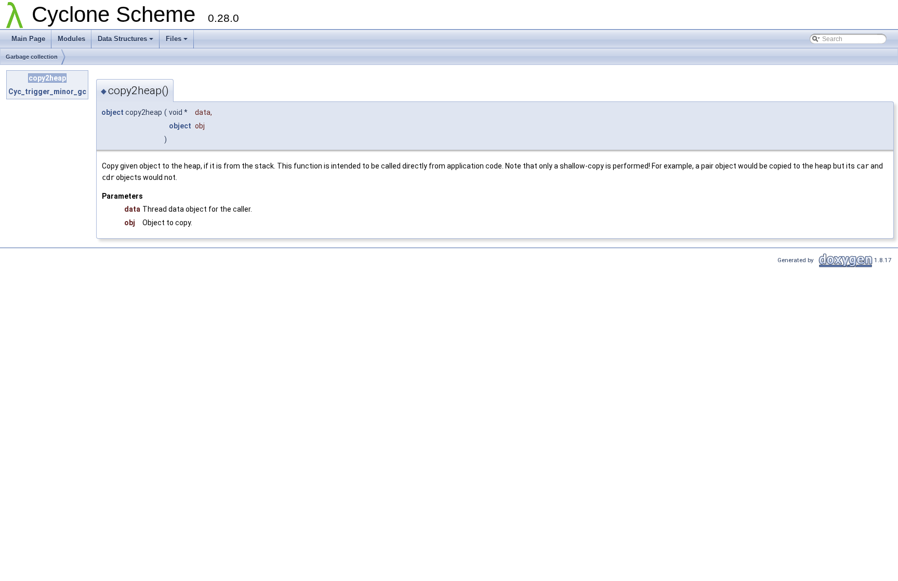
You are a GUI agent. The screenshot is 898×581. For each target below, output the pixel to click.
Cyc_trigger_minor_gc (47, 91)
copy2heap (47, 78)
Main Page (28, 39)
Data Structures (122, 39)
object (112, 112)
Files (173, 39)
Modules (71, 39)
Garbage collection (32, 57)
